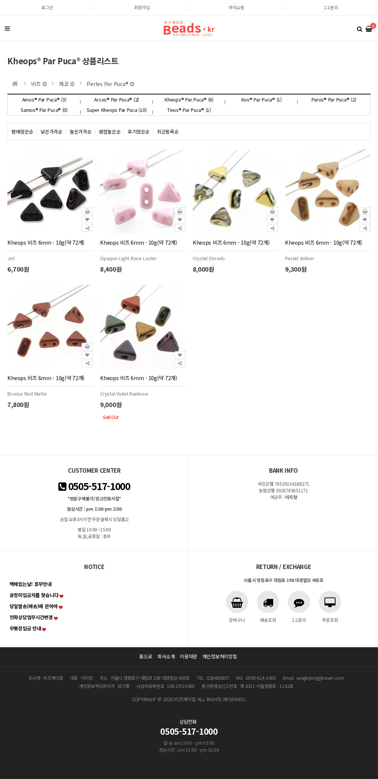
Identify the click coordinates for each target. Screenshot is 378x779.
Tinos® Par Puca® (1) (189, 109)
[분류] (7, 28)
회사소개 (166, 656)
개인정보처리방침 (219, 656)
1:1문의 (331, 7)
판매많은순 (22, 131)
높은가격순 (81, 131)
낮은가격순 (51, 131)
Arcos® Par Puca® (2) (116, 99)
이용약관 (188, 656)
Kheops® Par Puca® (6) (189, 99)
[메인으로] (15, 83)
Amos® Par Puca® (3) (44, 99)
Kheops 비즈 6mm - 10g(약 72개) (46, 242)
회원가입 (142, 7)
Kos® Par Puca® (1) (261, 99)
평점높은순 (110, 131)
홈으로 (145, 656)
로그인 (47, 7)
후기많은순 (139, 131)
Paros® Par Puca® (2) (334, 99)
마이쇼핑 (236, 7)
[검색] (359, 28)
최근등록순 (168, 131)
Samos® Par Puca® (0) (44, 109)
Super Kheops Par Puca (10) (116, 109)
